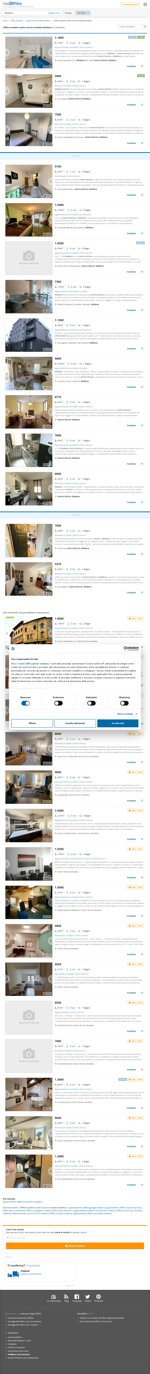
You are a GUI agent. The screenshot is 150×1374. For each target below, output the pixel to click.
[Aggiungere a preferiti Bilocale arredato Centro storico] (142, 104)
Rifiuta (32, 723)
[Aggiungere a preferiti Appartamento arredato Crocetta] (142, 310)
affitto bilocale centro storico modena (30, 1213)
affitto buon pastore (62, 1210)
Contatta (131, 66)
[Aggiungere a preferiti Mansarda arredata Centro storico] (142, 954)
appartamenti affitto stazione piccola (124, 1207)
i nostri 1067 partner (28, 663)
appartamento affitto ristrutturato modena (94, 1210)
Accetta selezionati (75, 723)
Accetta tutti (118, 723)
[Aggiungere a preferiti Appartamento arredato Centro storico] (142, 66)
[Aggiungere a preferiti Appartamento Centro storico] (142, 1031)
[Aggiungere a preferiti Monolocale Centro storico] (142, 195)
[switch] (58, 703)
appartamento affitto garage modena (86, 1207)
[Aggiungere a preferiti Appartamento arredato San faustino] (142, 233)
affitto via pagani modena (38, 1210)
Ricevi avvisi (77, 1246)
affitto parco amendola (14, 1210)
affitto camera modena (61, 1213)
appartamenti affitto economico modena (22, 1201)
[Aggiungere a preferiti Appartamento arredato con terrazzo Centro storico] (142, 877)
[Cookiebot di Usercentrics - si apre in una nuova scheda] (126, 648)
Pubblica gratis (131, 4)
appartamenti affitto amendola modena (92, 1213)
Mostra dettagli (125, 714)
